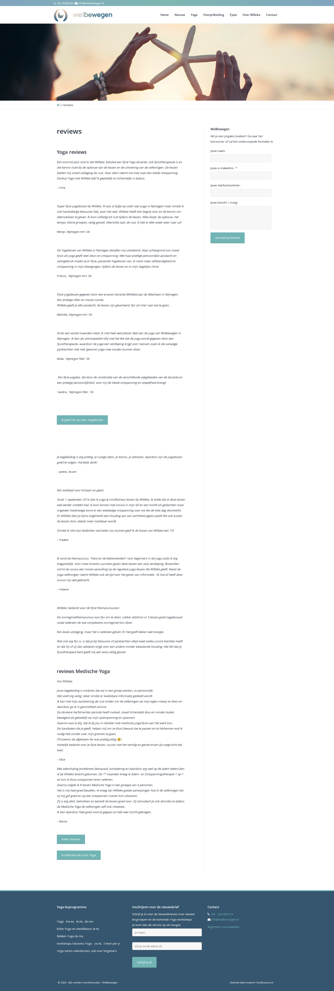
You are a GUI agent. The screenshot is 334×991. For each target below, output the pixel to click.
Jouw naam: (217, 151)
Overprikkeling (213, 15)
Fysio (233, 15)
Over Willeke (251, 15)
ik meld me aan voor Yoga (79, 855)
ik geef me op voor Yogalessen (82, 420)
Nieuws (180, 15)
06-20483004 (65, 3)
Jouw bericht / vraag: (224, 202)
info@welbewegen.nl (91, 3)
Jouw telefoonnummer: (225, 185)
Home (164, 15)
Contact (271, 15)
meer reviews (71, 839)
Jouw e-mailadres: (223, 168)
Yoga (194, 15)
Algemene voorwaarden (223, 927)
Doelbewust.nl (264, 982)
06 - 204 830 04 (222, 914)
